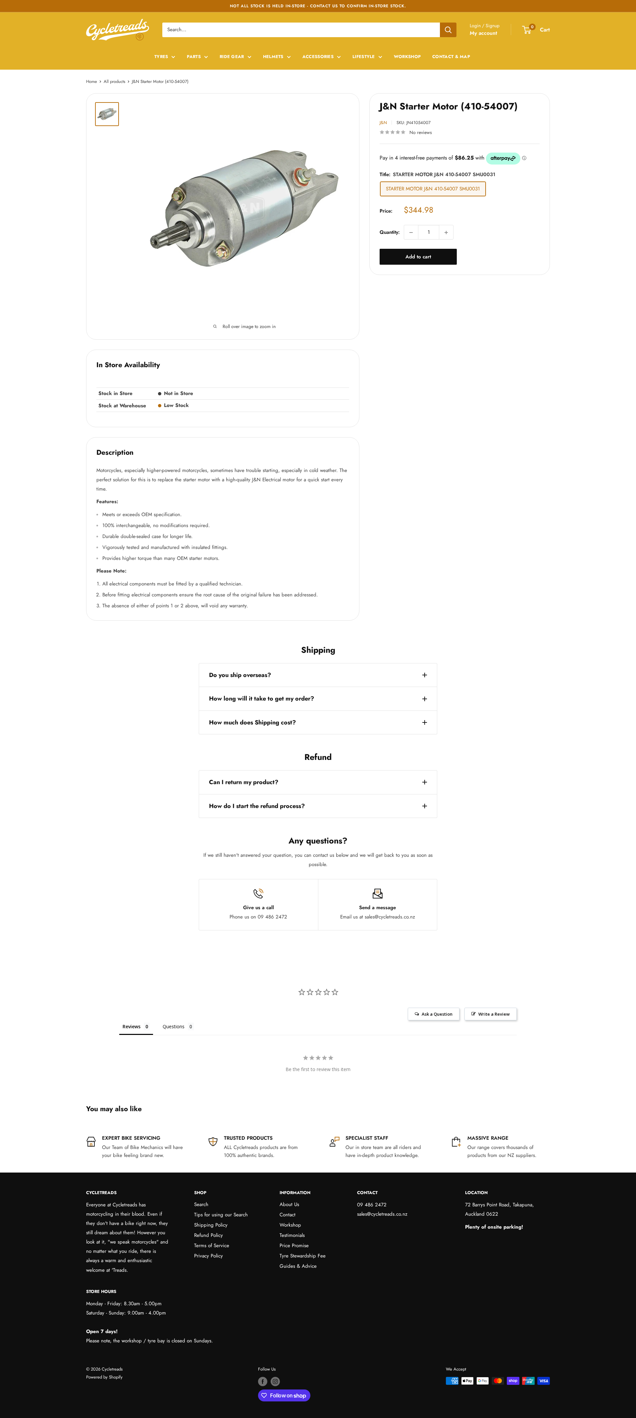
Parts (194, 56)
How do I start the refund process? (257, 806)
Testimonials (292, 1235)
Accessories (318, 56)
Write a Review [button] (494, 1014)
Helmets (273, 56)
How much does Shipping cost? (252, 722)
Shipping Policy (211, 1225)
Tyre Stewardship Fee (303, 1255)
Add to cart (418, 257)
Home (91, 81)
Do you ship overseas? (240, 675)
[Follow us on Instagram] (275, 1381)
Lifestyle (363, 56)
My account (483, 33)
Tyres (161, 56)
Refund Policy (208, 1235)
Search (201, 1204)
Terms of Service (211, 1245)
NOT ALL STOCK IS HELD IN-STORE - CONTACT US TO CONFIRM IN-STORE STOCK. (318, 6)
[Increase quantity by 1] (446, 232)
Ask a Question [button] (437, 1014)
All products (114, 81)
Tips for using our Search (221, 1214)
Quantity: (390, 232)
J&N (383, 122)
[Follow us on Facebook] (262, 1381)
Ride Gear (232, 56)
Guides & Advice (298, 1266)
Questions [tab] (174, 1026)
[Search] (448, 30)
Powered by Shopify (104, 1377)
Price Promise (294, 1245)
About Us (289, 1204)
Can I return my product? (243, 782)
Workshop (407, 56)
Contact (287, 1214)
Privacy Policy (208, 1255)
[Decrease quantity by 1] (411, 232)
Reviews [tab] (131, 1026)
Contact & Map (451, 56)
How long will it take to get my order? (261, 698)
